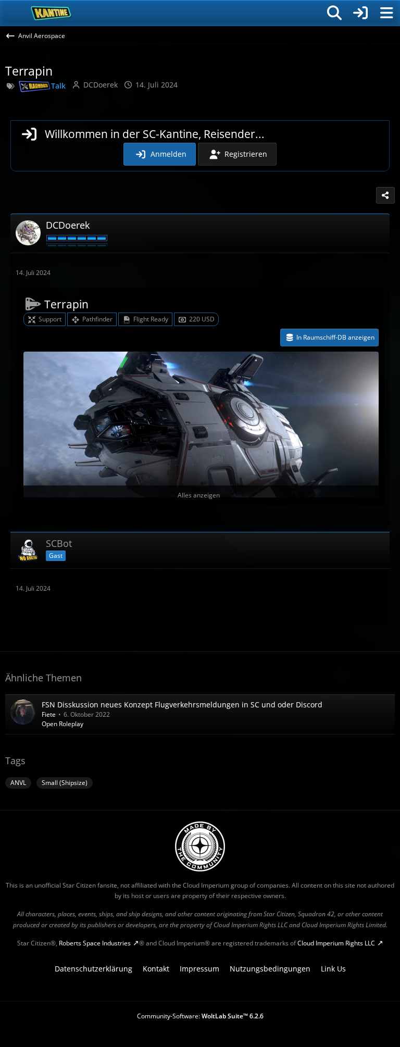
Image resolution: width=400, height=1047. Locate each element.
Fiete (49, 714)
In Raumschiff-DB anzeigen (335, 337)
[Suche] (334, 13)
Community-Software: (200, 1016)
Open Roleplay (62, 723)
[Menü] (386, 13)
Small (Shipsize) (65, 782)
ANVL (18, 782)
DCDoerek (100, 85)
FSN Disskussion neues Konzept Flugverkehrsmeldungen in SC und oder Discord (182, 704)
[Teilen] (385, 195)
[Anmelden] (360, 13)
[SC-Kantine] (51, 13)
